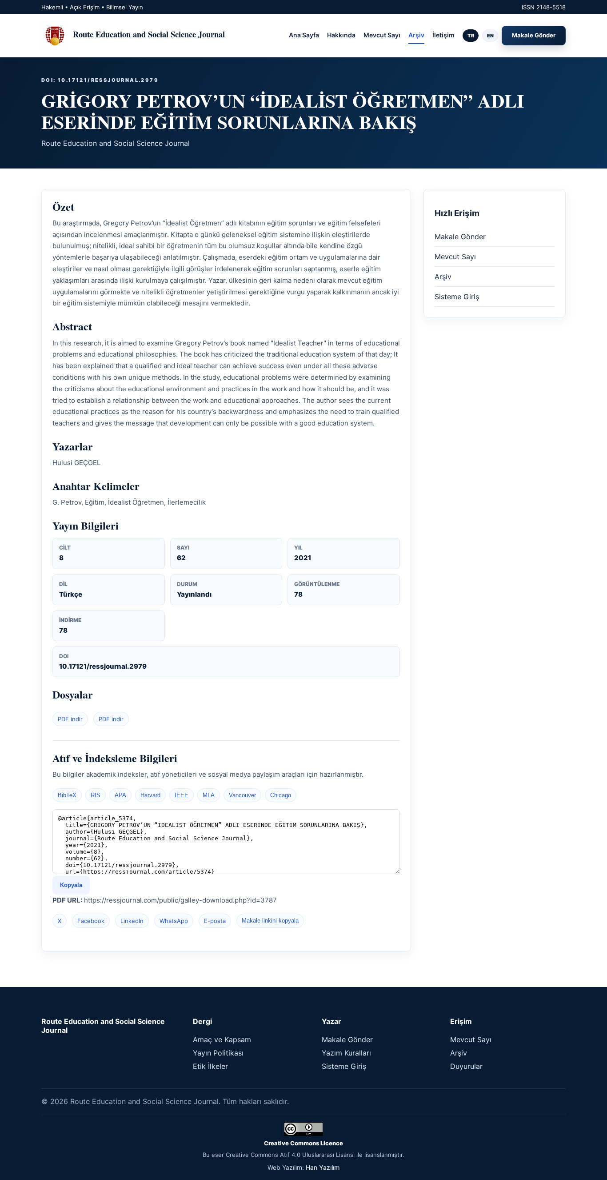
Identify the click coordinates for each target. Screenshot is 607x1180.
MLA (209, 795)
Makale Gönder (533, 35)
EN (490, 35)
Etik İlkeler (210, 1066)
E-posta (215, 920)
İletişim (443, 35)
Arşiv (416, 35)
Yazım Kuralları (346, 1052)
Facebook (90, 920)
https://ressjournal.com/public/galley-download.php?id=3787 (180, 900)
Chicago (280, 795)
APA (120, 795)
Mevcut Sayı (381, 35)
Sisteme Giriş (457, 296)
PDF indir (70, 718)
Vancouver (242, 795)
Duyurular (466, 1066)
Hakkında (341, 35)
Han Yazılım (322, 1167)
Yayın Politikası (218, 1052)
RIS (95, 795)
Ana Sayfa (304, 35)
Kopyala (71, 885)
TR (470, 35)
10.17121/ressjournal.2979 (103, 666)
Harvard (150, 795)
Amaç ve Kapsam (222, 1039)
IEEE (181, 795)
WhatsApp (174, 920)
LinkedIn (132, 920)
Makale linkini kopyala (270, 920)
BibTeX (67, 795)
